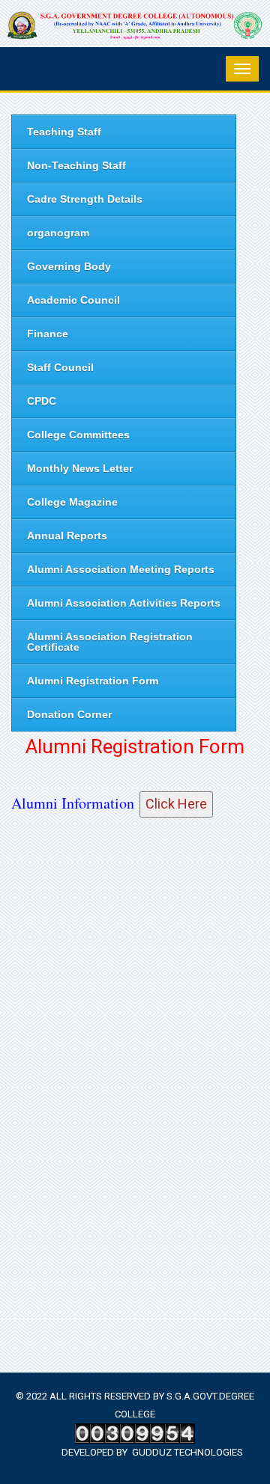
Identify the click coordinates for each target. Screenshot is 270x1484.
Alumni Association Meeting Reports (120, 569)
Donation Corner (69, 714)
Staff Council (60, 367)
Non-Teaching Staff (76, 165)
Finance (47, 334)
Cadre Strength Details (84, 199)
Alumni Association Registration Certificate (110, 642)
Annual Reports (67, 536)
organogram (58, 233)
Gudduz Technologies (187, 1452)
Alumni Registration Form (92, 681)
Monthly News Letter (80, 468)
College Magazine (72, 502)
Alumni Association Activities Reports (123, 603)
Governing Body (69, 266)
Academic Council (73, 300)
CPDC (41, 401)
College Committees (78, 435)
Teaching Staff (64, 132)
